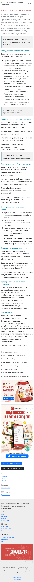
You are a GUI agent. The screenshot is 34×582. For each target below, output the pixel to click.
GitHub (3, 481)
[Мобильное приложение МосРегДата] (17, 432)
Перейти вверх (17, 577)
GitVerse (4, 477)
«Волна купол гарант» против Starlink (16, 362)
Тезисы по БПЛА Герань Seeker (13, 373)
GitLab (3, 479)
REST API (4, 541)
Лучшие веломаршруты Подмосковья (16, 376)
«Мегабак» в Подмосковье (12, 359)
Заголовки (17, 580)
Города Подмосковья (10, 369)
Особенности (6, 529)
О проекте (4, 527)
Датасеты (4, 539)
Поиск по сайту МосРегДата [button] (11, 463)
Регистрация (5, 531)
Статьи (3, 518)
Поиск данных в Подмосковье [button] (12, 468)
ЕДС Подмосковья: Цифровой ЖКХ (15, 355)
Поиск (3, 514)
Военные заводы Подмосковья (13, 366)
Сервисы (4, 516)
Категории (5, 520)
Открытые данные (7, 537)
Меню (30, 3)
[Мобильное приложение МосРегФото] (17, 391)
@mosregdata (5, 488)
